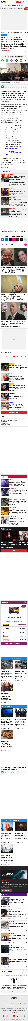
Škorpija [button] (25, 975)
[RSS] (22, 356)
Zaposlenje (14, 1012)
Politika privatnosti (11, 1010)
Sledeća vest (20, 220)
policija (9, 91)
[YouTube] (17, 239)
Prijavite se (7, 890)
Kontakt (9, 1008)
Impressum (14, 1008)
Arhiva (4, 1010)
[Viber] (2, 239)
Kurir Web (7, 50)
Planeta (8, 32)
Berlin (16, 231)
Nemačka (10, 231)
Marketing (3, 1008)
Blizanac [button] (8, 975)
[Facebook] (6, 239)
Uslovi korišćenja (21, 1010)
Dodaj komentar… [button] (10, 772)
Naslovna (3, 32)
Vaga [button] (21, 975)
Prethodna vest (8, 220)
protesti (4, 231)
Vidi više (14, 991)
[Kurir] (3, 2)
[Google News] (25, 239)
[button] (25, 51)
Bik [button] (4, 975)
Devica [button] (17, 975)
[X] (10, 239)
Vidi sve (14, 550)
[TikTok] (21, 239)
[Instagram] (14, 239)
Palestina (22, 231)
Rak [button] (12, 975)
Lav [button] (14, 975)
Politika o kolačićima (22, 1008)
